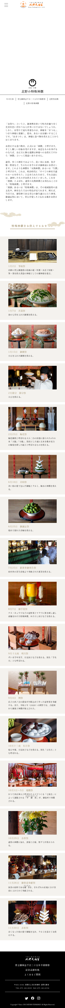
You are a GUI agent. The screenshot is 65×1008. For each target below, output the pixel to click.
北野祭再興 (54, 99)
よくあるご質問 (32, 974)
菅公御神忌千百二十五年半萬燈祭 (32, 99)
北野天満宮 (32, 5)
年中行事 (10, 99)
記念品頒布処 (32, 969)
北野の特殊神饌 (32, 103)
